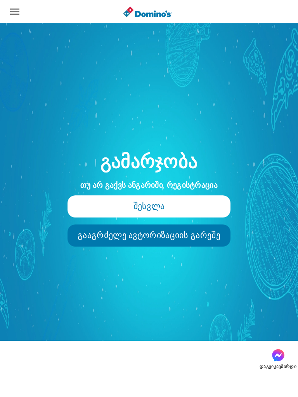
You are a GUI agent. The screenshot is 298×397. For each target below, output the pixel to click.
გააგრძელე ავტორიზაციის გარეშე (149, 235)
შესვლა (149, 206)
